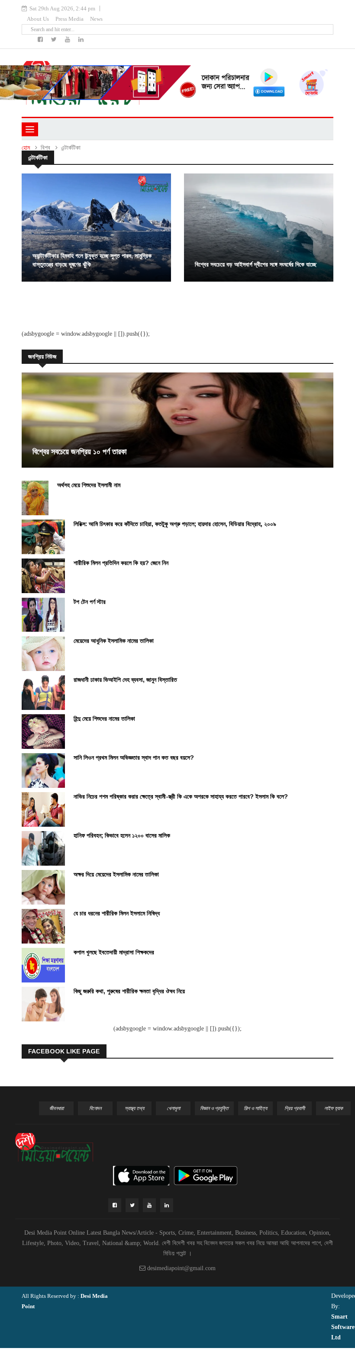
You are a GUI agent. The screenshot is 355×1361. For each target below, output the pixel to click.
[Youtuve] (68, 39)
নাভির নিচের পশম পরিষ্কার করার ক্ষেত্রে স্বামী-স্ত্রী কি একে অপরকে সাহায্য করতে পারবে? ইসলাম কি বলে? (181, 796)
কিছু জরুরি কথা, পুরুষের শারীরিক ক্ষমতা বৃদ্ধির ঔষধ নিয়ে (129, 991)
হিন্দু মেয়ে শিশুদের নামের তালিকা (104, 718)
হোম (26, 147)
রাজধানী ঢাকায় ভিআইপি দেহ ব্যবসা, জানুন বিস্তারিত (125, 679)
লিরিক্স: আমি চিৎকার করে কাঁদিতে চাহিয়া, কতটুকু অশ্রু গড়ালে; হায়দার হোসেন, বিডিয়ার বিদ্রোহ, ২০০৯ (175, 523)
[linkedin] (81, 39)
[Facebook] (41, 39)
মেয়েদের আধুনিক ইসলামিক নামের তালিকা (114, 640)
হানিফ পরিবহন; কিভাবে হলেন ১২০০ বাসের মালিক (122, 835)
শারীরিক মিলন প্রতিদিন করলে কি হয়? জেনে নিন (121, 562)
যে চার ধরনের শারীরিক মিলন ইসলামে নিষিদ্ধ (117, 913)
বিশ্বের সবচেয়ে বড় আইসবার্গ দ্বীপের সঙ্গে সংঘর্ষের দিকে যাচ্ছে (255, 264)
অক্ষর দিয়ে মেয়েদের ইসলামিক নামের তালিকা (116, 874)
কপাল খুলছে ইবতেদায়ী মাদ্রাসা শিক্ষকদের (114, 952)
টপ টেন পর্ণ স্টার (90, 601)
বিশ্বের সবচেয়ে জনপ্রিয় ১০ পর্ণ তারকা (79, 451)
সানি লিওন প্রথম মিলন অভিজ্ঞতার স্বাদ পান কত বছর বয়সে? (134, 757)
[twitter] (54, 39)
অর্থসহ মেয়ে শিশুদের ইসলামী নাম (88, 484)
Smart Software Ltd (343, 1327)
